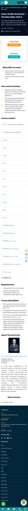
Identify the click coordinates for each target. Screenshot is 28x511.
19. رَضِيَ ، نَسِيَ (7, 272)
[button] (2, 2)
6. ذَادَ (4, 171)
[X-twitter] (11, 438)
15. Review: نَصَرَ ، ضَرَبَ (9, 241)
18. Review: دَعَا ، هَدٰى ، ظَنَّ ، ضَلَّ (12, 264)
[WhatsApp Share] (26, 250)
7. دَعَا (4, 179)
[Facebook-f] (2, 438)
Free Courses (8, 510)
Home (2, 7)
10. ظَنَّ (5, 202)
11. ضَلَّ (4, 210)
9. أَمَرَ (4, 194)
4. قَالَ (4, 155)
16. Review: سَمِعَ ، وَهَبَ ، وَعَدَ (11, 249)
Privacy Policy (5, 435)
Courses (7, 7)
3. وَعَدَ (4, 148)
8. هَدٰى (4, 187)
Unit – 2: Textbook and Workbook (13, 124)
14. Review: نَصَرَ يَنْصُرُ (9, 233)
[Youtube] (8, 438)
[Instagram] (5, 438)
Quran (14, 510)
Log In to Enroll (14, 57)
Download (25, 510)
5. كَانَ (4, 163)
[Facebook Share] (26, 258)
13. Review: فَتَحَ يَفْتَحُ (8, 225)
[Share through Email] (26, 254)
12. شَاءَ (4, 218)
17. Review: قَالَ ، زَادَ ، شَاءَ (10, 256)
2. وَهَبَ (5, 140)
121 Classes (19, 510)
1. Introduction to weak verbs (12, 132)
